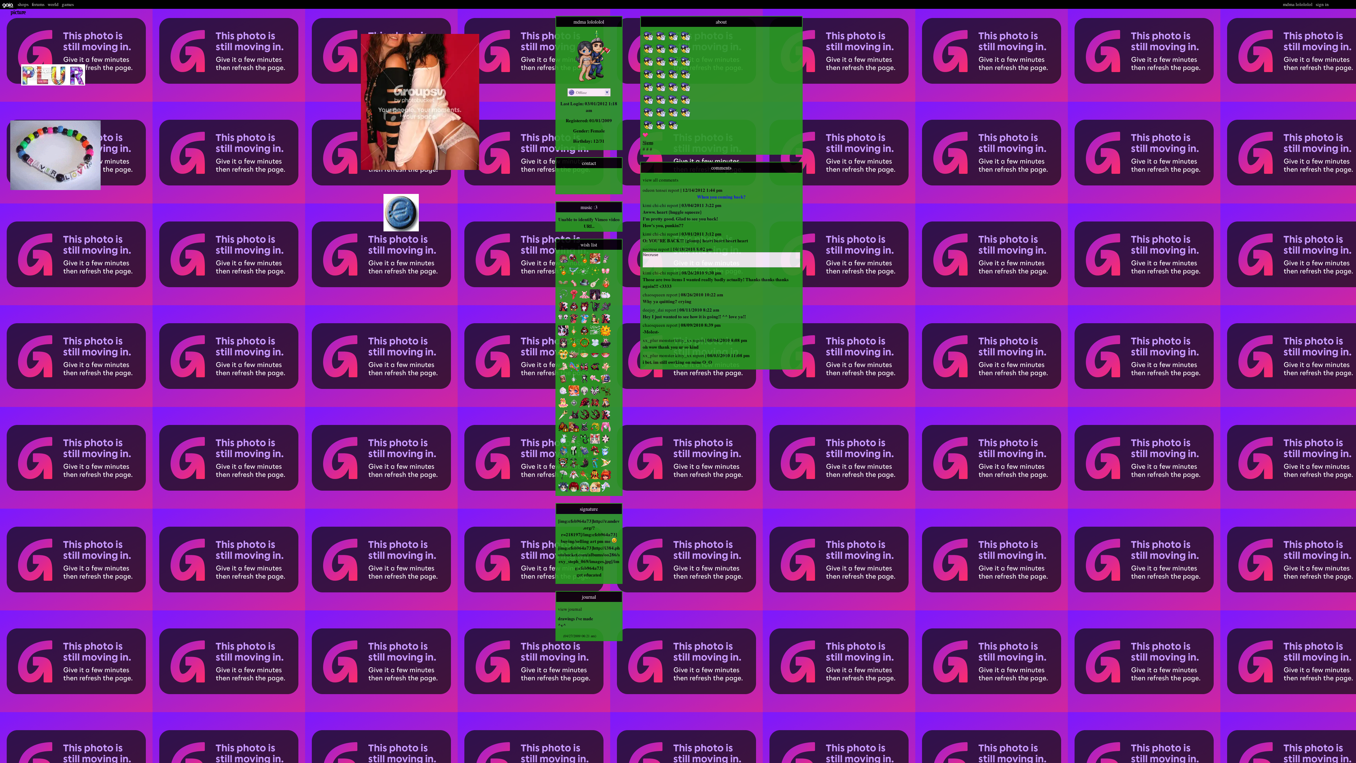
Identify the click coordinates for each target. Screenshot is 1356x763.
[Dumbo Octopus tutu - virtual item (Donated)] (584, 298)
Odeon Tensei (655, 190)
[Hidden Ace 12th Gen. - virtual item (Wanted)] (605, 418)
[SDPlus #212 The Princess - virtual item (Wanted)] (605, 478)
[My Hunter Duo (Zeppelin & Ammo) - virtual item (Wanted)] (595, 322)
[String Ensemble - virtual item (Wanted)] (595, 406)
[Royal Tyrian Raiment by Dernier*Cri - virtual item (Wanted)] (574, 430)
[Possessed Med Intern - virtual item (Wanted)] (595, 298)
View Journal (570, 609)
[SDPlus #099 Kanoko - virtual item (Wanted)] (563, 346)
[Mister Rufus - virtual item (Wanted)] (584, 286)
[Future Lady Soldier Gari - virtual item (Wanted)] (605, 274)
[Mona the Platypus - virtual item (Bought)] (563, 262)
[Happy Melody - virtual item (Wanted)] (605, 430)
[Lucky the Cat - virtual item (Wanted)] (595, 310)
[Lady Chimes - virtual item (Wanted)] (563, 406)
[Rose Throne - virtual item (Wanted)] (584, 478)
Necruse (650, 249)
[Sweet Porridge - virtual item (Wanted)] (584, 358)
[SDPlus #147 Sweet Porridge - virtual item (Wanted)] (595, 490)
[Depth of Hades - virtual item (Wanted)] (584, 346)
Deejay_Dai (653, 310)
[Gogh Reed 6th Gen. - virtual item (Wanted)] (563, 274)
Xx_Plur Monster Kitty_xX (667, 340)
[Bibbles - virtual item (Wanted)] (605, 298)
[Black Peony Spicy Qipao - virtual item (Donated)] (574, 322)
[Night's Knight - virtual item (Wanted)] (563, 418)
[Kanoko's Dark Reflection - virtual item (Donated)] (574, 334)
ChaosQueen (654, 294)
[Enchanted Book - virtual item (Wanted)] (584, 454)
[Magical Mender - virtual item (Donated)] (574, 298)
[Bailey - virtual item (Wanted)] (574, 358)
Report (673, 190)
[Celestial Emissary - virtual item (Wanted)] (574, 478)
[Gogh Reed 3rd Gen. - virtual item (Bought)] (584, 262)
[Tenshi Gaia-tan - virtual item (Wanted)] (574, 394)
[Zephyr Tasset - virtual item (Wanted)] (595, 394)
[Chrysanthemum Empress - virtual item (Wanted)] (595, 478)
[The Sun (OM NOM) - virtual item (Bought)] (605, 334)
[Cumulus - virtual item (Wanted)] (563, 394)
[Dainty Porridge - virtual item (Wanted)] (605, 358)
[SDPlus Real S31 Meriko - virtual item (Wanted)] (563, 490)
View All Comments (660, 180)
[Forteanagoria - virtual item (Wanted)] (584, 394)
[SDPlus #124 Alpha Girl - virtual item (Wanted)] (574, 490)
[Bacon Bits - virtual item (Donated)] (574, 286)
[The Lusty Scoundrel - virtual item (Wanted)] (563, 382)
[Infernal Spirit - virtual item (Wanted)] (605, 286)
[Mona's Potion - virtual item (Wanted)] (574, 466)
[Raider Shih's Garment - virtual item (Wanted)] (584, 430)
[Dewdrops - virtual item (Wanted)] (605, 454)
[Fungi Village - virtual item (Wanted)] (595, 454)
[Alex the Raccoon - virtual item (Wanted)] (563, 466)
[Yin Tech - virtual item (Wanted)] (574, 454)
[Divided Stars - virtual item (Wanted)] (595, 334)
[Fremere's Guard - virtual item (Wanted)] (595, 430)
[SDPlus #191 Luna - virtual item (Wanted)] (595, 442)
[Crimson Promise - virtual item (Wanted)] (584, 370)
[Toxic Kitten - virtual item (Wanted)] (584, 442)
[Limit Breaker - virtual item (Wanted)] (605, 406)
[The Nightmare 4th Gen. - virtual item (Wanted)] (595, 418)
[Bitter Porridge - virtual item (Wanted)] (595, 358)
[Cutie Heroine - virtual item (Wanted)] (595, 370)
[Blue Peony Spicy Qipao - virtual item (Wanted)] (584, 322)
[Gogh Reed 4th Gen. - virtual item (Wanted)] (574, 346)
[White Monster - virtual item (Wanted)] (563, 442)
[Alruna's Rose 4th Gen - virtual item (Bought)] (574, 262)
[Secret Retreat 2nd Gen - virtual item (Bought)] (605, 382)
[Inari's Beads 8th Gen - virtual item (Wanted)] (574, 274)
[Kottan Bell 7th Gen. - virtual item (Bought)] (574, 442)
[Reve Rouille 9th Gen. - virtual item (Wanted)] (584, 334)
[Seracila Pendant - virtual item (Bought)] (563, 298)
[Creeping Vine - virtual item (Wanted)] (605, 394)
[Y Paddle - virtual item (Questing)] (595, 286)
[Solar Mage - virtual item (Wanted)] (605, 466)
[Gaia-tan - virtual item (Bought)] (595, 262)
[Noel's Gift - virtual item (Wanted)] (563, 358)
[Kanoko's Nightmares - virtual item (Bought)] (574, 382)
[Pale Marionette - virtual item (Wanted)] (605, 310)
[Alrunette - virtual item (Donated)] (563, 334)
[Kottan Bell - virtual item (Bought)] (605, 262)
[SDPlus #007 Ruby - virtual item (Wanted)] (584, 490)
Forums (38, 4)
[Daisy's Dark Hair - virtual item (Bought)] (584, 382)
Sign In (1322, 4)
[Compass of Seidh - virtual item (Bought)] (574, 406)
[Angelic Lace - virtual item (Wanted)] (595, 346)
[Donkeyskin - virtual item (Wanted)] (574, 418)
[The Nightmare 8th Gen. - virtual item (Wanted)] (584, 418)
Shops (23, 4)
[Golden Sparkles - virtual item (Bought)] (595, 274)
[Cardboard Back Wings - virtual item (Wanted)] (563, 286)
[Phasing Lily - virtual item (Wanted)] (605, 442)
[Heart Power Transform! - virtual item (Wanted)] (595, 382)
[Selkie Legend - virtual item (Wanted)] (563, 370)
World (53, 4)
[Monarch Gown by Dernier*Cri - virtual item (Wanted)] (563, 430)
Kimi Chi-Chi (654, 205)
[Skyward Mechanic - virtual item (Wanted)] (595, 466)
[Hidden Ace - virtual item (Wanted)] (563, 310)
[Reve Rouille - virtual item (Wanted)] (574, 310)
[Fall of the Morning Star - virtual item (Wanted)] (584, 466)
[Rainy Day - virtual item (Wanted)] (563, 478)
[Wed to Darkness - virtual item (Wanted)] (605, 346)
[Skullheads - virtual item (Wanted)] (563, 322)
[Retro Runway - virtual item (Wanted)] (563, 454)
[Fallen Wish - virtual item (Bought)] (584, 274)
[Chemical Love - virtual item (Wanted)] (584, 406)
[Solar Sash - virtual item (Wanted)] (605, 490)
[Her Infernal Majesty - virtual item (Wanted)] (584, 310)
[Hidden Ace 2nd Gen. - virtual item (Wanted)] (605, 322)
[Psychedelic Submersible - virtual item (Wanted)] (574, 370)
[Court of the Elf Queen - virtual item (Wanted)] (605, 370)
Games (68, 4)
